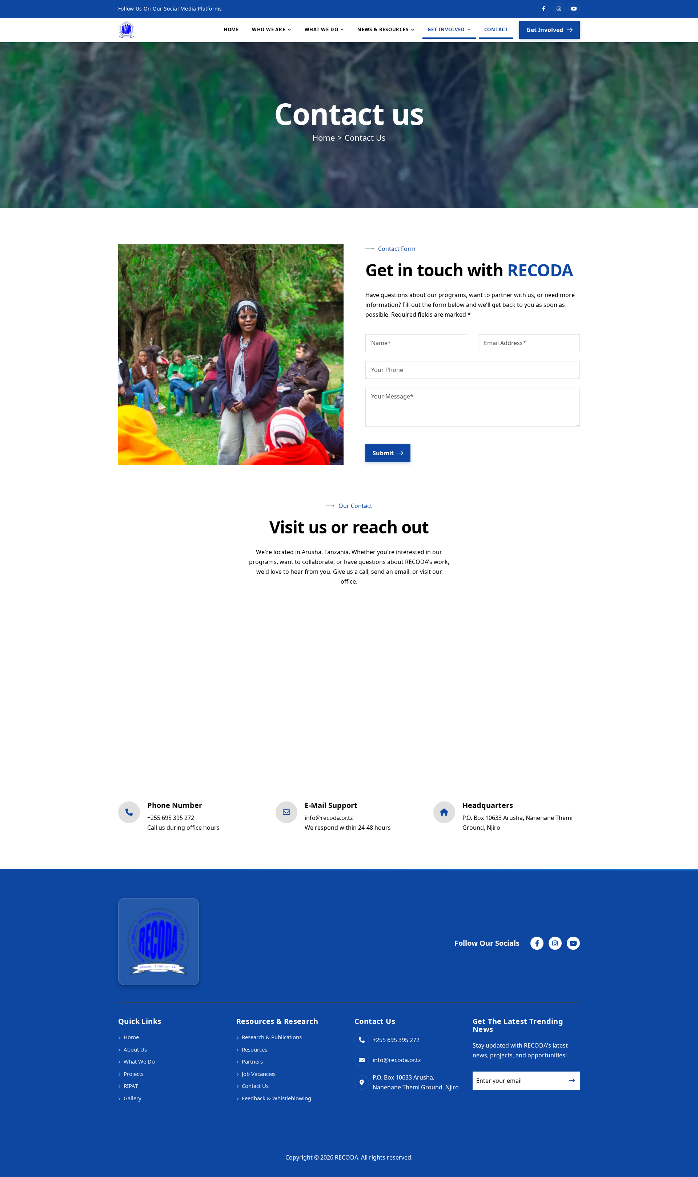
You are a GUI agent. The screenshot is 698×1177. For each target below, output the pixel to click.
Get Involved (446, 29)
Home (231, 29)
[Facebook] (543, 9)
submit (383, 453)
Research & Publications (272, 1037)
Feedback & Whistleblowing (276, 1098)
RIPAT (131, 1085)
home (323, 137)
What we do (139, 1061)
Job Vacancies (259, 1073)
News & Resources (382, 29)
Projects (134, 1073)
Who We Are (268, 29)
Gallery (132, 1098)
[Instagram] (559, 9)
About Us (135, 1049)
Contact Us (255, 1085)
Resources (254, 1049)
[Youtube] (574, 9)
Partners (252, 1061)
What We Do (321, 29)
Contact (496, 29)
